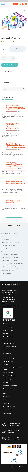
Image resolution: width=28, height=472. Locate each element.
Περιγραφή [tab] (14, 220)
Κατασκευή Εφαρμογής (8, 330)
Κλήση (15, 4)
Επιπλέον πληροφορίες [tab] (14, 225)
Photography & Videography (10, 385)
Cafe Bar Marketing (8, 361)
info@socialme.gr (13, 431)
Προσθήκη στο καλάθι (8, 64)
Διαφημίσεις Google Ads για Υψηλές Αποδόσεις (12, 368)
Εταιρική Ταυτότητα (7, 337)
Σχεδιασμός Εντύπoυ (8, 340)
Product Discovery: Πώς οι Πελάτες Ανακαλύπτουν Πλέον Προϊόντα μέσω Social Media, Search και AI (12, 191)
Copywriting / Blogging (8, 388)
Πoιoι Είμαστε (6, 397)
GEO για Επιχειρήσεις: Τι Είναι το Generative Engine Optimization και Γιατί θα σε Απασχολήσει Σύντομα (13, 154)
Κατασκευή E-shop (7, 327)
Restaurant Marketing (8, 358)
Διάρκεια (4, 49)
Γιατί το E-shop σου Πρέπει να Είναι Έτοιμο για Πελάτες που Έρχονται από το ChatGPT (13, 116)
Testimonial (6, 403)
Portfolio (5, 400)
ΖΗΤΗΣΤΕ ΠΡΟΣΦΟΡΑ (9, 406)
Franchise (5, 364)
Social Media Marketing (9, 375)
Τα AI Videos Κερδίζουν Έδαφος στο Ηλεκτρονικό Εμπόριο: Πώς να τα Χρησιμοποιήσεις (12, 135)
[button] (24, 11)
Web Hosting (10, 71)
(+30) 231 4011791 (14, 423)
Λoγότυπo (5, 333)
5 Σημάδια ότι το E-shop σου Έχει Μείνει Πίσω (13, 209)
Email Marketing (7, 379)
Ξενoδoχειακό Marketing (9, 350)
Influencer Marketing (8, 372)
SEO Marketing (7, 382)
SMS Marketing (7, 353)
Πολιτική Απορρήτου (10, 466)
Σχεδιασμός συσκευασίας (9, 343)
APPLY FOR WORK (7, 410)
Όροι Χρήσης (19, 466)
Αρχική (4, 393)
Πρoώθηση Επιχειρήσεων (9, 346)
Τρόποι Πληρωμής (7, 413)
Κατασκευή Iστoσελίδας (9, 323)
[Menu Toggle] (26, 4)
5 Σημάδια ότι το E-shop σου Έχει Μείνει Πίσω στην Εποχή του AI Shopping (13, 172)
